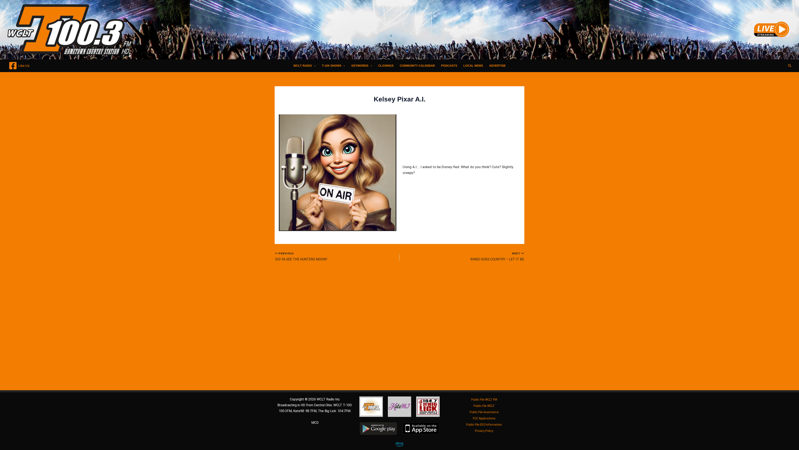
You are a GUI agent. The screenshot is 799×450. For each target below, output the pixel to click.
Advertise (497, 65)
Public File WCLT (484, 406)
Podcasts (449, 65)
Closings (385, 65)
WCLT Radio (302, 65)
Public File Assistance (484, 412)
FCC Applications (484, 418)
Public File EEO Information (484, 424)
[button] (314, 66)
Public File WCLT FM (484, 399)
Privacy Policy (484, 430)
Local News (473, 65)
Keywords (359, 65)
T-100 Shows (331, 65)
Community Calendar (417, 65)
